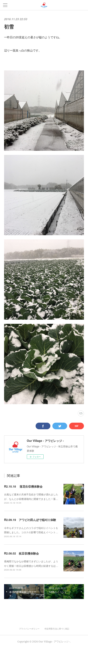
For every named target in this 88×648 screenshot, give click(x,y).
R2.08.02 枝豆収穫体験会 (21, 553)
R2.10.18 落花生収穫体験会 (23, 486)
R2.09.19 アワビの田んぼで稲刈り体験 (30, 520)
